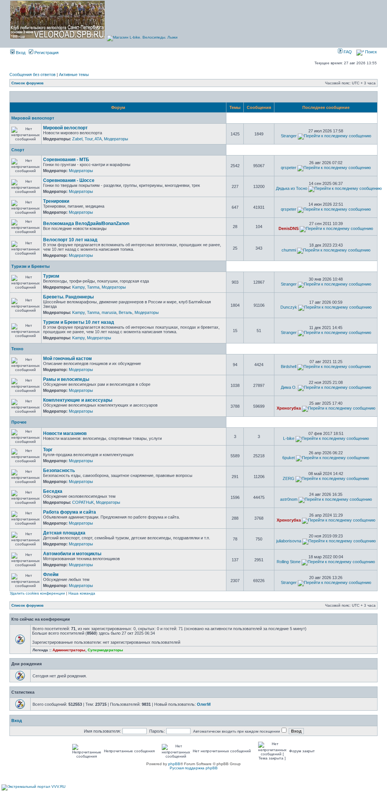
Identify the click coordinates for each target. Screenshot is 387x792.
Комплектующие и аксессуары (77, 400)
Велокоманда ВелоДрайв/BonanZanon (86, 223)
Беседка (52, 491)
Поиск (370, 52)
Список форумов (27, 83)
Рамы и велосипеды (66, 379)
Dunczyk (288, 307)
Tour (89, 139)
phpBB (174, 764)
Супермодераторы (105, 650)
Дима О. (289, 387)
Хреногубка (289, 408)
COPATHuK (83, 502)
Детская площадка (64, 533)
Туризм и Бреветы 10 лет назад (78, 322)
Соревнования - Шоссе (68, 180)
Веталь (125, 312)
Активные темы (74, 74)
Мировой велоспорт (32, 118)
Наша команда (81, 593)
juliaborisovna (288, 541)
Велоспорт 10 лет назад (70, 239)
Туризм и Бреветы (30, 266)
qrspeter (288, 167)
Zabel (77, 139)
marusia (109, 312)
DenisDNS (289, 228)
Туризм (51, 276)
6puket (288, 457)
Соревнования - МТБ (66, 159)
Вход (20, 52)
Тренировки (56, 201)
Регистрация (46, 52)
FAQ (347, 52)
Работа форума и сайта (69, 512)
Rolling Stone (288, 561)
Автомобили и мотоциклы (72, 553)
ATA (98, 139)
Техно (17, 348)
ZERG (288, 478)
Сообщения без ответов (32, 74)
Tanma (93, 287)
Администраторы (69, 650)
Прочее (18, 422)
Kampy (78, 287)
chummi (289, 250)
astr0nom (288, 499)
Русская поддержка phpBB (194, 768)
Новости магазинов (65, 433)
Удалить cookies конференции (37, 593)
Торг (48, 449)
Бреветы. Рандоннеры (68, 297)
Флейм (51, 574)
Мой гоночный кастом (67, 358)
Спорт (17, 150)
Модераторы (116, 139)
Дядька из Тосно (291, 188)
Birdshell (288, 366)
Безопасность (59, 470)
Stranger (289, 136)
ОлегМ (204, 704)
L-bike (288, 438)
